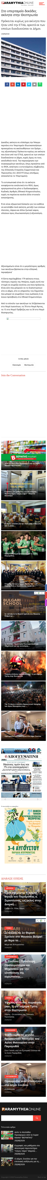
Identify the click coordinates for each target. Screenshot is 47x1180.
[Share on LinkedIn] (18, 84)
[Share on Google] (12, 84)
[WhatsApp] (40, 84)
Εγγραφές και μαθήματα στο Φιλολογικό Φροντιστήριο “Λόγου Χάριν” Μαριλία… (27, 1148)
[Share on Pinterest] (23, 84)
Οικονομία (16, 365)
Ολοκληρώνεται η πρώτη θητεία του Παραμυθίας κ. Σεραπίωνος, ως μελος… (20, 585)
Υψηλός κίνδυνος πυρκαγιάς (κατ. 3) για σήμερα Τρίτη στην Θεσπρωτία (23, 1006)
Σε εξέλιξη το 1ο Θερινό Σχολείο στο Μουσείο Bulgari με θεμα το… (23, 936)
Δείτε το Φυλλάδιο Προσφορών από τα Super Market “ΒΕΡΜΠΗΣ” (26, 1135)
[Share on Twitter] (29, 84)
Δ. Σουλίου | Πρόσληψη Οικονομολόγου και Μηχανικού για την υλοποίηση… (21, 645)
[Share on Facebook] (7, 84)
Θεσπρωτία (29, 365)
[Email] (34, 84)
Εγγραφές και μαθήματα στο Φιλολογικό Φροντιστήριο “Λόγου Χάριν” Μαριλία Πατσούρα (20, 494)
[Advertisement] (23, 117)
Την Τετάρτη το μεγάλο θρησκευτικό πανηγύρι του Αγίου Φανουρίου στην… (23, 705)
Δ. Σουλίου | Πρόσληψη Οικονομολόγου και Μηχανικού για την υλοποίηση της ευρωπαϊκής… (20, 969)
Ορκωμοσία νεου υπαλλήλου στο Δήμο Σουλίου (23, 736)
